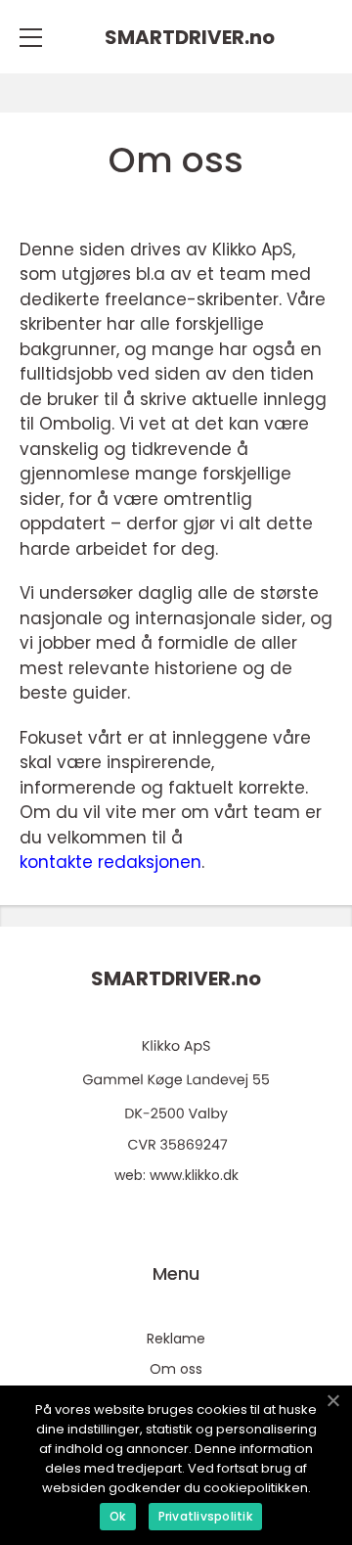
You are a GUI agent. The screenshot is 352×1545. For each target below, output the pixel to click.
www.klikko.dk (194, 1175)
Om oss (176, 1369)
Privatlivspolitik (205, 1516)
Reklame (176, 1338)
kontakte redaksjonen (110, 862)
